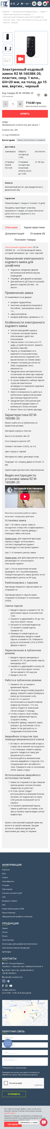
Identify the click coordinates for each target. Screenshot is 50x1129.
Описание (11, 227)
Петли (5, 932)
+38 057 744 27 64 (11, 970)
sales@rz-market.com (13, 977)
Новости (6, 869)
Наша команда (8, 912)
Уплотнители (8, 940)
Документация (14, 233)
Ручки (4, 936)
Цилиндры (6, 951)
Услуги (5, 877)
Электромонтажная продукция (16, 947)
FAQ (3, 905)
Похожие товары (25, 239)
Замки (5, 928)
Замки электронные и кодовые (31, 140)
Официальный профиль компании (17, 916)
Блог (4, 873)
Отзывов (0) (37, 233)
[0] (39, 3)
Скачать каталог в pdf (12, 893)
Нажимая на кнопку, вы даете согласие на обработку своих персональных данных (20, 1073)
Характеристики (34, 227)
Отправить (14, 1094)
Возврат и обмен (9, 901)
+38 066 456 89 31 (26, 970)
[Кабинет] (23, 3)
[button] (44, 1122)
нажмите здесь (10, 1113)
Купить (25, 113)
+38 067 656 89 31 (9, 973)
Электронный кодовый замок (19, 247)
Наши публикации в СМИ (13, 908)
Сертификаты (8, 881)
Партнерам (7, 889)
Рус (27, 3)
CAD (4, 897)
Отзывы (5, 885)
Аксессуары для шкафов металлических (19, 944)
